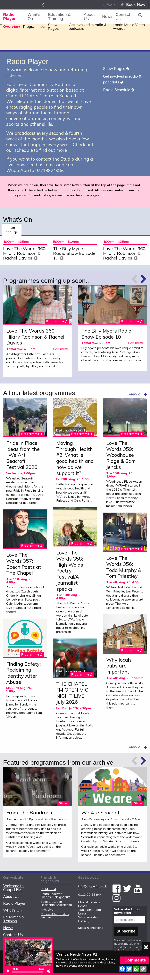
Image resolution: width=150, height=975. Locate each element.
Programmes (34, 26)
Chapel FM (43, 5)
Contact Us (123, 16)
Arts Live (47, 909)
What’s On (34, 16)
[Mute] (48, 971)
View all (135, 394)
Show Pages (53, 27)
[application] (28, 971)
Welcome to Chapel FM (13, 887)
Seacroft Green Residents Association (56, 903)
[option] (25, 250)
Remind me (61, 349)
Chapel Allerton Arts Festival (55, 916)
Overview (11, 26)
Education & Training (59, 16)
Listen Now (37, 305)
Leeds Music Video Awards (129, 27)
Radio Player (9, 16)
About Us (89, 16)
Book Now (135, 4)
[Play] (8, 971)
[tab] (11, 229)
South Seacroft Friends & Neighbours (55, 895)
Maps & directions (90, 928)
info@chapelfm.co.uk (92, 886)
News (107, 16)
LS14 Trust (48, 889)
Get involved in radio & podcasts (88, 27)
